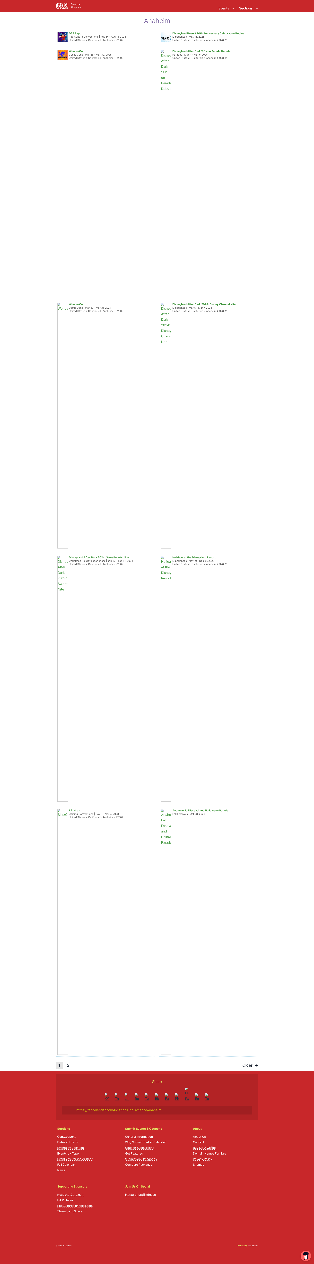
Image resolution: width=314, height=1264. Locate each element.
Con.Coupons (66, 1136)
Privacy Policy (202, 1159)
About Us (199, 1136)
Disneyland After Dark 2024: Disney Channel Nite (204, 304)
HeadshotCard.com (70, 1194)
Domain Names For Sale (209, 1153)
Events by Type (68, 1153)
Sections (246, 8)
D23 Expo (75, 33)
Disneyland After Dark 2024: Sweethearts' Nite (99, 557)
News (61, 1170)
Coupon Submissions (139, 1147)
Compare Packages (138, 1164)
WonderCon (76, 51)
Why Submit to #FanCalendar (145, 1142)
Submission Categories (141, 1159)
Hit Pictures (65, 1200)
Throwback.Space (69, 1211)
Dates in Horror (67, 1142)
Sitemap (198, 1164)
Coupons (76, 7)
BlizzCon (74, 810)
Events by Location (70, 1147)
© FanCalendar (64, 1246)
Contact (198, 1142)
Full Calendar (66, 1164)
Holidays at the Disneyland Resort (194, 557)
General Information (139, 1136)
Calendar (76, 4)
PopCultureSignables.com (75, 1205)
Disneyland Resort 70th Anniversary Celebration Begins (208, 33)
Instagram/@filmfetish (140, 1194)
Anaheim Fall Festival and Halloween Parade (200, 810)
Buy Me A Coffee (204, 1147)
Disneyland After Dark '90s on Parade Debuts (201, 51)
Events (223, 8)
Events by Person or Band (75, 1159)
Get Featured (134, 1153)
